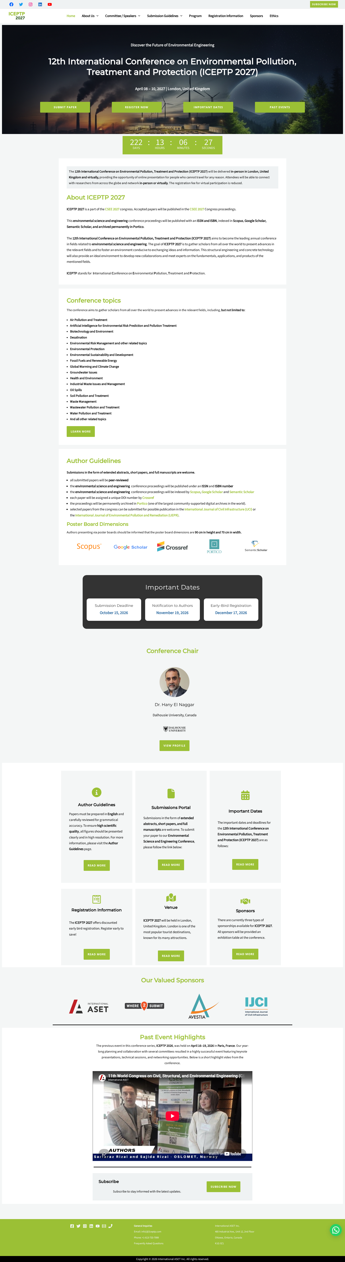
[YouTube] (98, 1226)
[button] (324, 4)
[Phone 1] (110, 1226)
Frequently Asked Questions (148, 1243)
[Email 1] (104, 1226)
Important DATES (208, 107)
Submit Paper (65, 107)
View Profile (174, 745)
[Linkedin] (91, 1226)
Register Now (136, 107)
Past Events (280, 107)
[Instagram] (85, 1226)
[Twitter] (78, 1226)
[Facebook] (72, 1226)
